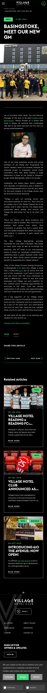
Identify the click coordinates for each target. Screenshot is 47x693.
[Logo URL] (23, 602)
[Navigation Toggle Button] (4, 3)
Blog (12, 8)
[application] (23, 676)
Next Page (35, 358)
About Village (29, 623)
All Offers (8, 623)
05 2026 (14, 412)
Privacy (25, 611)
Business (35, 521)
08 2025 (14, 477)
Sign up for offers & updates (15, 646)
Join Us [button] (10, 654)
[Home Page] (22, 3)
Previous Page (13, 358)
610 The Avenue (24, 561)
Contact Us (28, 633)
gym (21, 271)
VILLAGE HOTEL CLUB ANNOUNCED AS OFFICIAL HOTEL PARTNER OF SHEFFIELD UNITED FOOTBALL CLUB (23, 485)
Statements (28, 628)
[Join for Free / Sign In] (44, 4)
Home (6, 8)
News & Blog (9, 628)
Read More (14, 440)
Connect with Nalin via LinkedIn (17, 323)
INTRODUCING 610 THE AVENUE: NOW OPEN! (23, 550)
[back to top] (23, 592)
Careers (7, 633)
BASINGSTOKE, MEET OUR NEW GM (18, 11)
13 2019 (21, 19)
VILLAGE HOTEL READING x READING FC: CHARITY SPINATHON (21, 419)
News (8, 19)
